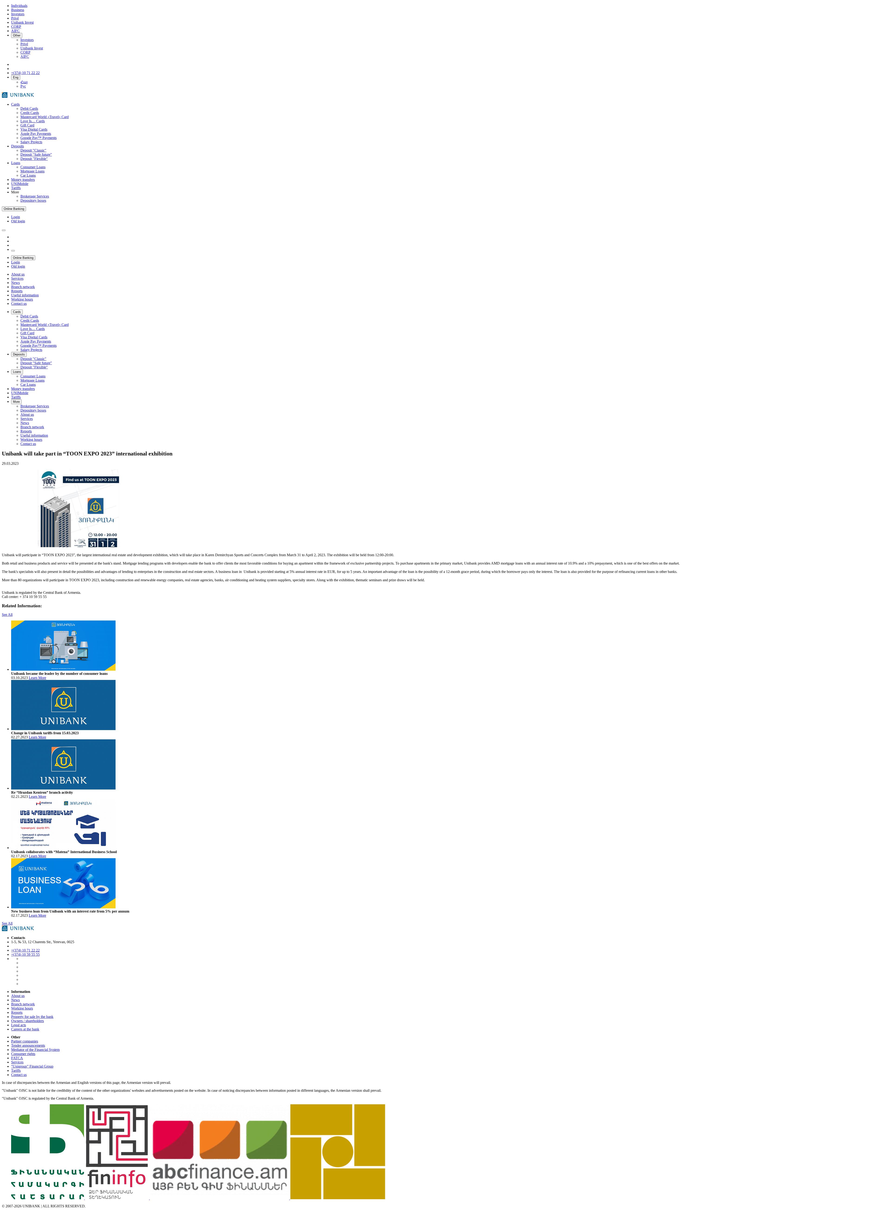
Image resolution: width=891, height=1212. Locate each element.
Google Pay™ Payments (38, 138)
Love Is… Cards (32, 121)
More (16, 401)
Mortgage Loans (32, 171)
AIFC (24, 56)
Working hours (22, 1008)
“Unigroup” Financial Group (32, 1066)
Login (15, 217)
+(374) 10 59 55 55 (25, 954)
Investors (27, 40)
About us (18, 996)
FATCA (17, 1058)
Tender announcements (28, 1045)
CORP (25, 52)
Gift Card (27, 125)
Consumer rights (23, 1054)
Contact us (19, 1075)
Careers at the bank (25, 1029)
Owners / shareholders (27, 1021)
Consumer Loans (32, 167)
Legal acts (18, 1025)
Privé (24, 44)
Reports (17, 1012)
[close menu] (13, 250)
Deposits (17, 146)
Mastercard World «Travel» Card (44, 117)
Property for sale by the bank (32, 1017)
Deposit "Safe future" (36, 154)
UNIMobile (19, 184)
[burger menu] (4, 230)
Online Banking (14, 209)
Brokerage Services (34, 196)
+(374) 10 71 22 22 (25, 950)
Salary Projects (31, 142)
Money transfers (23, 180)
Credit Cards (29, 113)
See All (7, 615)
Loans (15, 163)
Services (17, 1062)
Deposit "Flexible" (34, 159)
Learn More (37, 678)
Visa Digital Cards (33, 129)
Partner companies (24, 1041)
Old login (18, 221)
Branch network (23, 1004)
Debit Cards (29, 108)
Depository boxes (33, 200)
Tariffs (16, 188)
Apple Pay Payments (35, 134)
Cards (15, 104)
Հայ (24, 82)
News (15, 1000)
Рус (23, 86)
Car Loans (28, 175)
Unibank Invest (31, 48)
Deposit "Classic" (33, 150)
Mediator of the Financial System (35, 1050)
